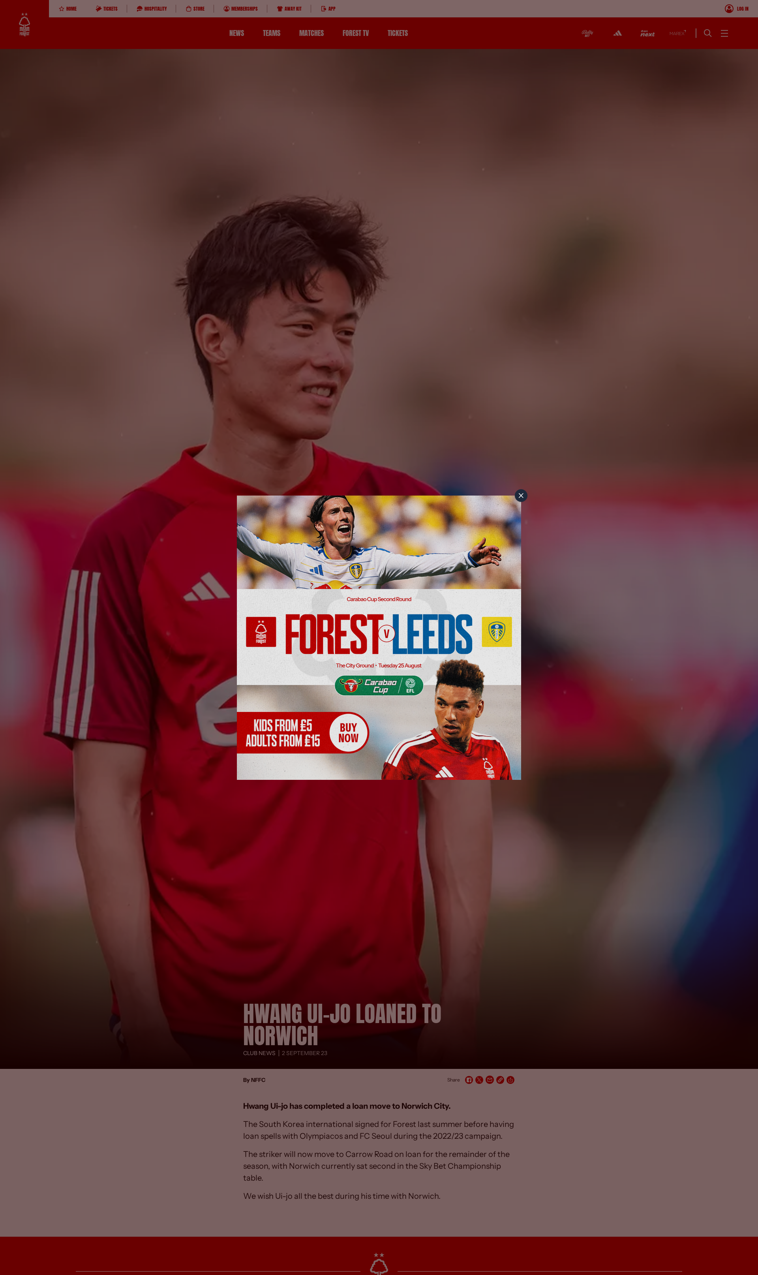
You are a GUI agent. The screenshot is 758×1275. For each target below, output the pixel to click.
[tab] (521, 495)
